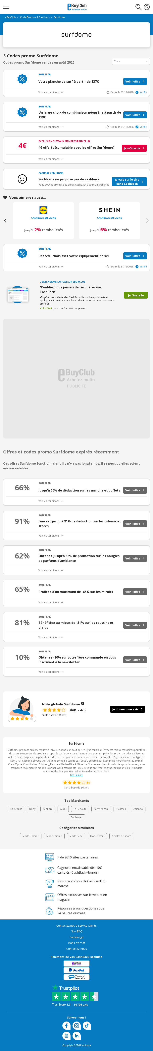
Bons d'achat (76, 943)
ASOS (63, 809)
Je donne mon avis (125, 709)
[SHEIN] (110, 210)
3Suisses (121, 809)
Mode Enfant (97, 836)
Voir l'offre (132, 81)
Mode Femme (54, 836)
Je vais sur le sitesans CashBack (127, 182)
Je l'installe (136, 295)
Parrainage (76, 937)
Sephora (48, 809)
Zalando (138, 809)
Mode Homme (31, 836)
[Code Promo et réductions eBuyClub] (77, 7)
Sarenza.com (101, 809)
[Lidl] (44, 210)
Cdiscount (16, 809)
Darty (32, 809)
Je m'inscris (132, 148)
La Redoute (80, 809)
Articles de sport (121, 836)
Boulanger (76, 817)
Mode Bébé (76, 836)
